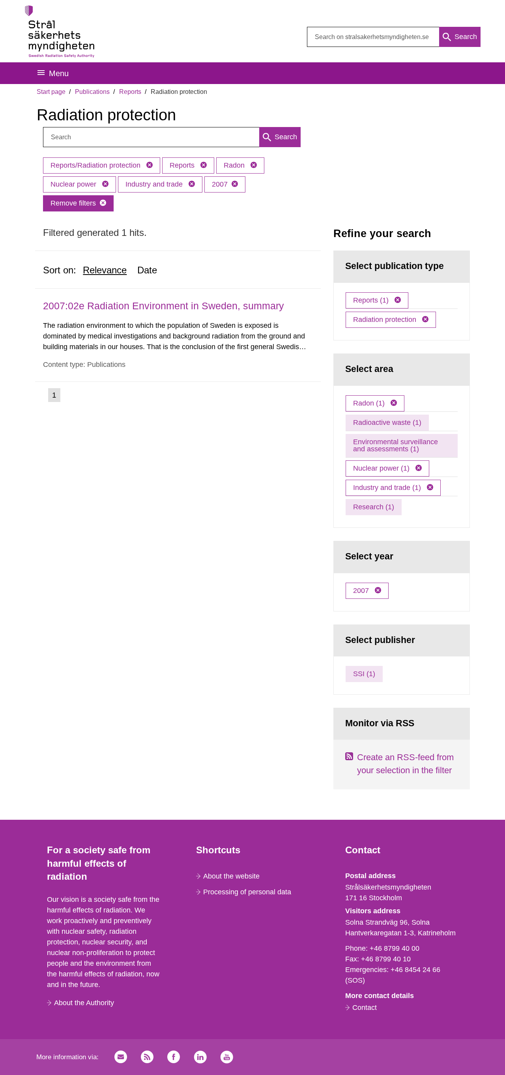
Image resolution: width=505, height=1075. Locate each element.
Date (147, 270)
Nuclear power (74, 184)
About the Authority (84, 1003)
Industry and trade (155, 184)
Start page (51, 91)
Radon (235, 165)
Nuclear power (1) (382, 468)
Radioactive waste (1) (387, 422)
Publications (92, 91)
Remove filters (73, 203)
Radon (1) (370, 403)
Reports (130, 91)
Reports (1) (372, 300)
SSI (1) (364, 674)
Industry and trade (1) (388, 488)
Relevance (105, 270)
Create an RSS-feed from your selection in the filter (405, 763)
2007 (220, 184)
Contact (364, 1007)
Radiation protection (385, 319)
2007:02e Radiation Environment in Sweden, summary (163, 305)
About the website (231, 876)
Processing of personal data (247, 892)
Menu (59, 73)
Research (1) (373, 507)
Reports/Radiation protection (96, 165)
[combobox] (394, 37)
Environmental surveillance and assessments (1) (395, 445)
